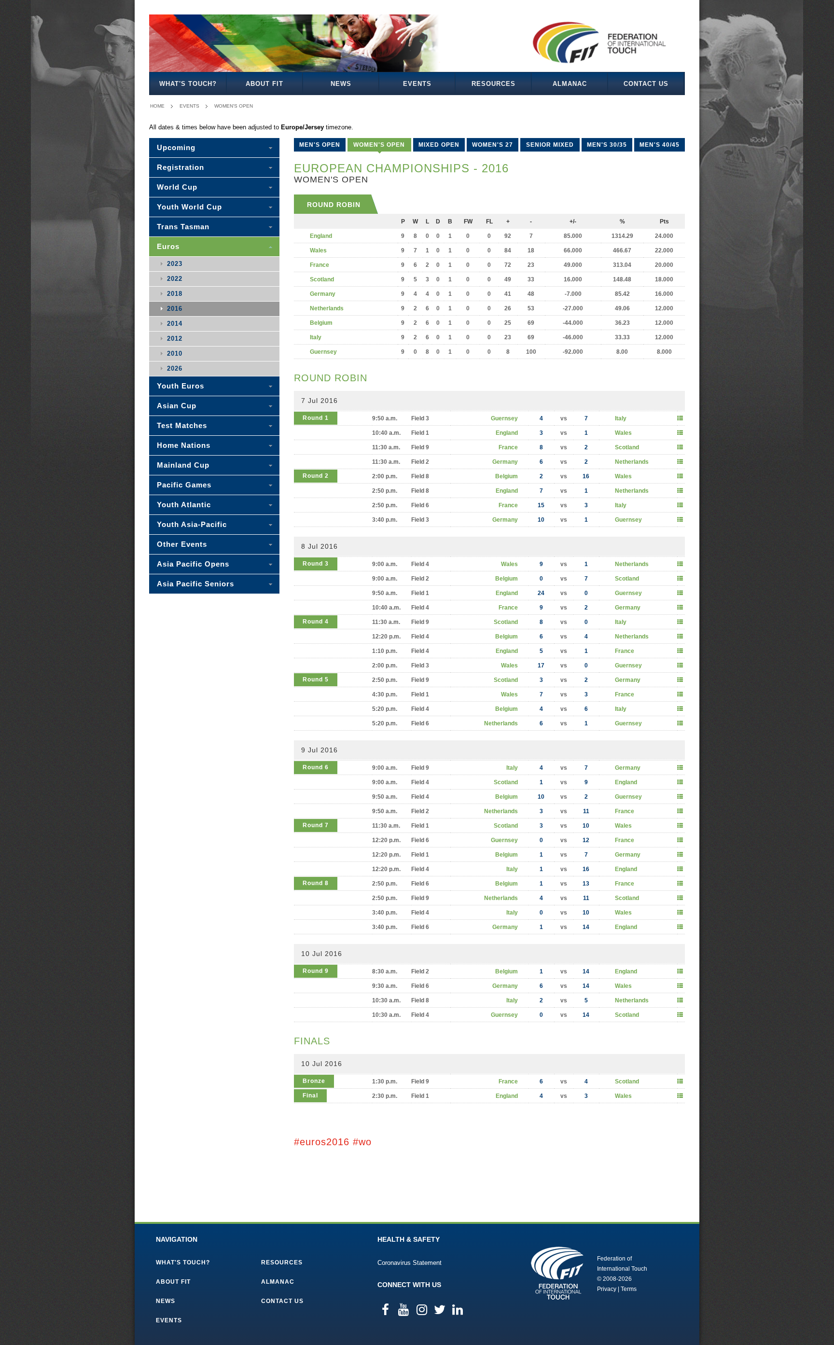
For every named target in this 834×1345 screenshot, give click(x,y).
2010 (174, 353)
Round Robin (334, 204)
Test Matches (182, 425)
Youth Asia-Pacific (192, 524)
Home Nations (183, 445)
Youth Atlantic (184, 504)
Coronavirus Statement (409, 1262)
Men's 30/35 (607, 144)
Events (417, 83)
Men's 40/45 (659, 144)
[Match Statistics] (680, 418)
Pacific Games (184, 485)
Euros (168, 246)
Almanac (570, 83)
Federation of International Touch (557, 1273)
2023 (174, 263)
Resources (493, 83)
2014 (174, 323)
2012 (174, 338)
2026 (174, 368)
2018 (174, 293)
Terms (629, 1289)
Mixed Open (438, 144)
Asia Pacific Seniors (195, 584)
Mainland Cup (183, 465)
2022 (174, 278)
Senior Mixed (550, 144)
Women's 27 (492, 144)
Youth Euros (180, 386)
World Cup (177, 187)
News (341, 83)
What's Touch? (188, 83)
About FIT (264, 83)
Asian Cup (176, 406)
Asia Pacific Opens (193, 564)
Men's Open (319, 144)
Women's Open (233, 106)
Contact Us (646, 83)
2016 (174, 308)
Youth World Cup (189, 207)
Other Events (182, 544)
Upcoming (176, 147)
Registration (180, 167)
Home (157, 106)
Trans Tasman (183, 226)
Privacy (606, 1289)
